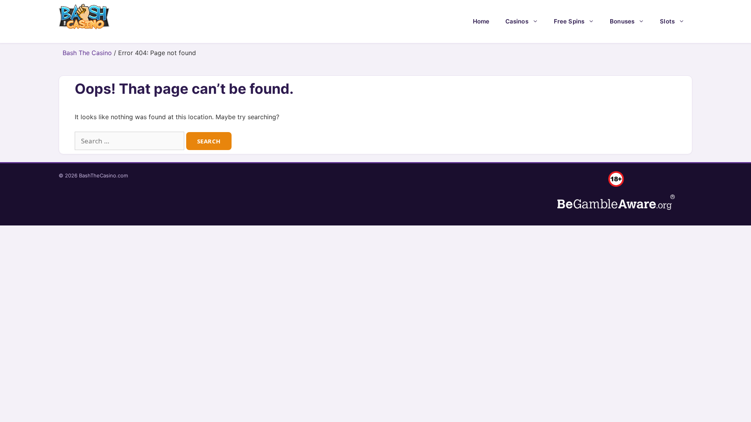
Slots (667, 21)
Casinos (516, 21)
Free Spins (569, 21)
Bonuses (622, 21)
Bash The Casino (87, 53)
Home (481, 21)
